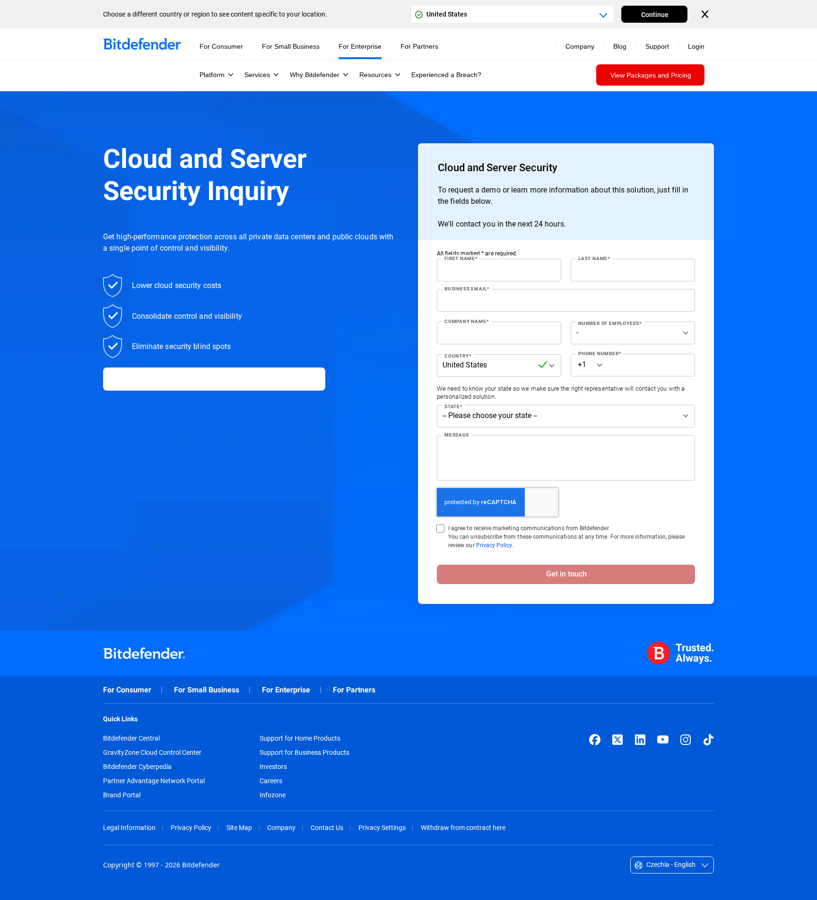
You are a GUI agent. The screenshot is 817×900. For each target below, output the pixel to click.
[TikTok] (708, 739)
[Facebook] (594, 739)
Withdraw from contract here (463, 827)
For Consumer (127, 689)
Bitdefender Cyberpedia (137, 766)
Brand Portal (121, 795)
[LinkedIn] (640, 739)
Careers (271, 781)
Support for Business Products (304, 752)
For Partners (354, 689)
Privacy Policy (494, 545)
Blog (619, 46)
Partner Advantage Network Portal (154, 781)
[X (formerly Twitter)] (617, 739)
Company (281, 827)
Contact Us (327, 827)
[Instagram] (685, 739)
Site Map (239, 827)
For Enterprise (286, 689)
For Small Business (206, 689)
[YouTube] (663, 739)
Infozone (273, 795)
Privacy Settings (382, 827)
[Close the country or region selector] (706, 14)
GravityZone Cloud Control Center (152, 752)
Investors (273, 766)
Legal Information (129, 827)
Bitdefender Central (131, 738)
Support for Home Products (300, 738)
